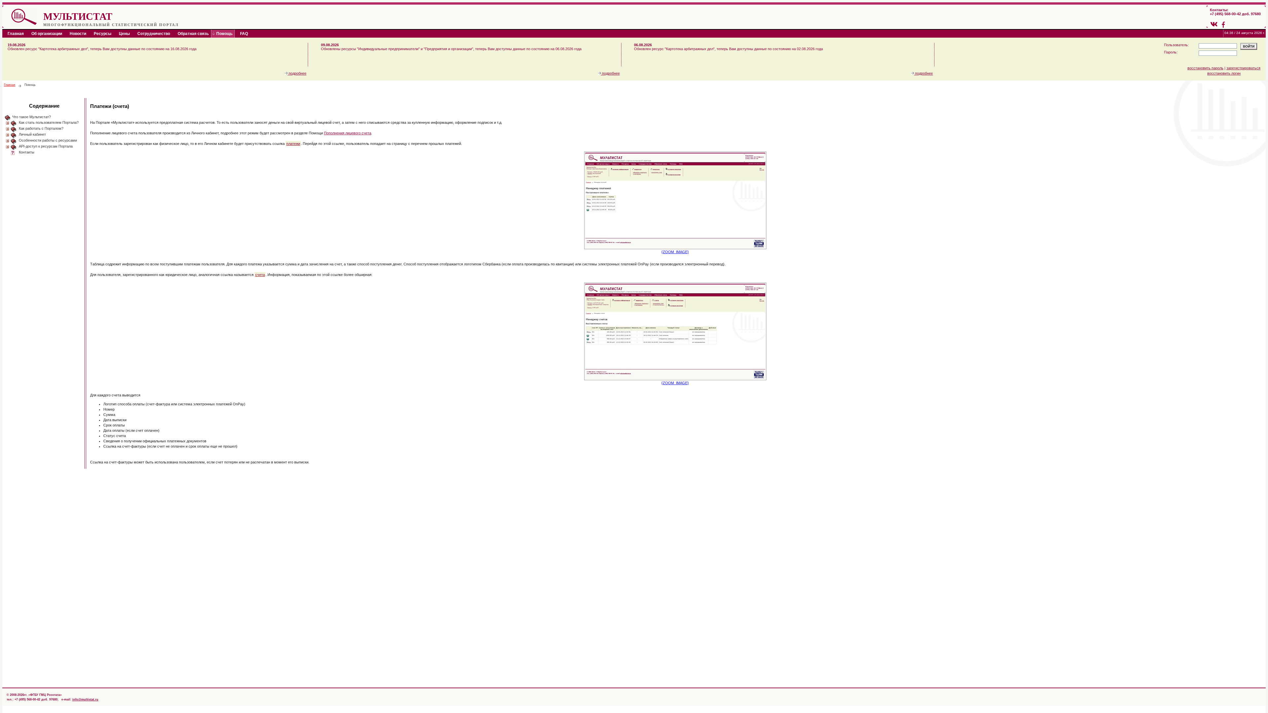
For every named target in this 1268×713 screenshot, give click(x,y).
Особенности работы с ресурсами (48, 140)
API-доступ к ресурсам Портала (46, 146)
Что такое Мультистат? (31, 117)
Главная (9, 84)
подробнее (297, 73)
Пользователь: (1176, 45)
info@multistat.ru (85, 699)
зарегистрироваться (1243, 68)
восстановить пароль (1205, 68)
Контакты (26, 152)
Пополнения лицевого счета (347, 133)
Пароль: (1171, 52)
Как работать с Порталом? (41, 128)
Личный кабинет (32, 134)
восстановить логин (1224, 73)
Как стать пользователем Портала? (49, 122)
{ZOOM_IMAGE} (675, 252)
